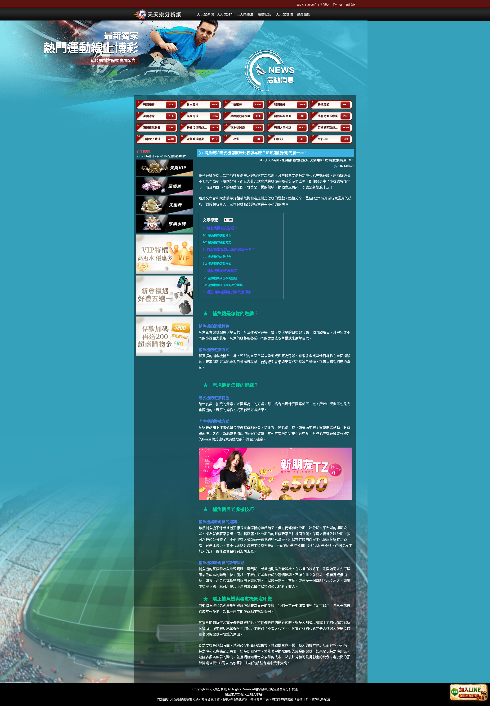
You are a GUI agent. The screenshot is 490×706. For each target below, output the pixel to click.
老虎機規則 (228, 606)
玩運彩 (284, 14)
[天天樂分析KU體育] (158, 14)
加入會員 (312, 4)
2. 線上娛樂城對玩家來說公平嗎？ (229, 249)
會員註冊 (304, 14)
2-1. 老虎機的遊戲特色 (217, 256)
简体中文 (337, 4)
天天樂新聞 (272, 160)
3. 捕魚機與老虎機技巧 (220, 271)
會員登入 (324, 4)
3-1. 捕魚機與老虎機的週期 (220, 278)
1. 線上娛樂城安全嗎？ (220, 228)
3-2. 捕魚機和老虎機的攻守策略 (223, 285)
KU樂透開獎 (245, 14)
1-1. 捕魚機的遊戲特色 (217, 235)
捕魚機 (245, 198)
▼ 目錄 (228, 220)
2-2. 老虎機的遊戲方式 (217, 263)
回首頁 (300, 4)
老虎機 (338, 657)
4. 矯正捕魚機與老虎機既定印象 (227, 292)
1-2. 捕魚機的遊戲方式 (217, 242)
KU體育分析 (225, 14)
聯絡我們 (350, 4)
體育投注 (264, 14)
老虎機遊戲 (321, 175)
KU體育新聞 (205, 14)
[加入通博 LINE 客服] (468, 693)
